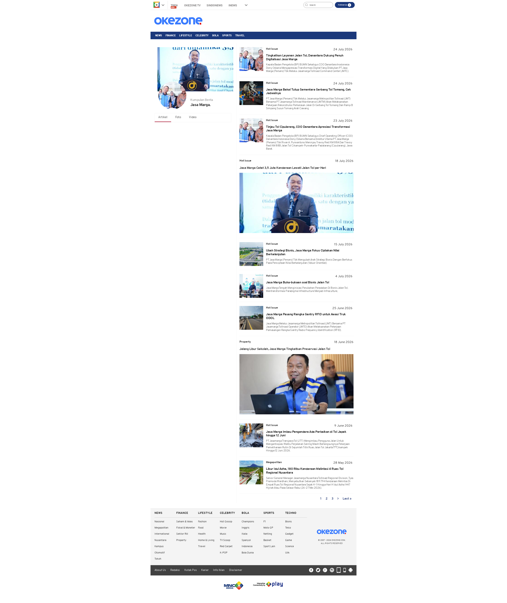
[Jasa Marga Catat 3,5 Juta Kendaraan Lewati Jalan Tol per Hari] (296, 203)
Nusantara (160, 540)
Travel (240, 35)
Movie (223, 528)
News (158, 35)
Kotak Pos (190, 570)
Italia (244, 534)
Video (192, 117)
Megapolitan (161, 528)
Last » (347, 498)
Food (200, 528)
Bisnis (288, 521)
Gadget (289, 534)
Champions (248, 521)
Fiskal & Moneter (185, 528)
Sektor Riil (182, 534)
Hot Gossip (226, 521)
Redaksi (175, 570)
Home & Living (206, 540)
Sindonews (215, 5)
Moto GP (268, 528)
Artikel (162, 117)
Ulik (287, 552)
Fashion (202, 521)
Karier (205, 570)
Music (223, 534)
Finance (171, 35)
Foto (178, 117)
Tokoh (157, 559)
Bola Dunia (248, 552)
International (161, 534)
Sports (227, 35)
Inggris (245, 528)
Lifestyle (185, 35)
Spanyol (246, 540)
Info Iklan (219, 570)
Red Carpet (226, 546)
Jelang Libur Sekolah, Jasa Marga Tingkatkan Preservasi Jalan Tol (285, 349)
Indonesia (247, 546)
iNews (233, 5)
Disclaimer (235, 570)
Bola (215, 35)
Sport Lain (269, 546)
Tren (174, 5)
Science (289, 546)
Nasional (159, 521)
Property (181, 540)
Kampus (159, 546)
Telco (288, 528)
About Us (160, 570)
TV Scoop (225, 540)
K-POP (223, 552)
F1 (264, 521)
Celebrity (202, 35)
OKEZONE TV (192, 5)
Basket (267, 540)
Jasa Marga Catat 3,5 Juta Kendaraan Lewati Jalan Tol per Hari (282, 168)
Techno (290, 513)
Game (288, 540)
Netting (267, 534)
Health (202, 534)
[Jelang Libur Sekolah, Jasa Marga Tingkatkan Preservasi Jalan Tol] (296, 384)
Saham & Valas (184, 521)
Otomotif (159, 552)
